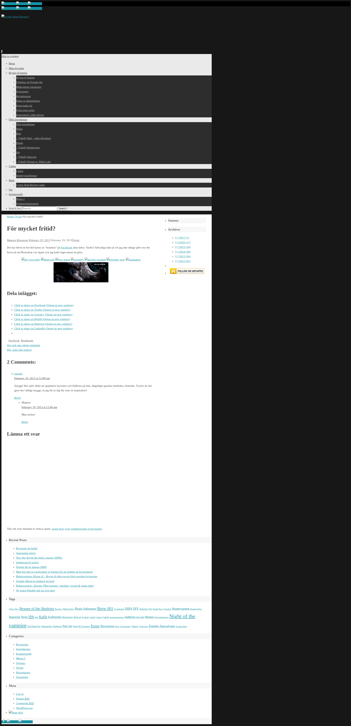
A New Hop (14, 609)
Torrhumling (125, 626)
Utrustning (22, 677)
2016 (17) (182, 242)
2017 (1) (182, 237)
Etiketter (143, 609)
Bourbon (58, 609)
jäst (36, 617)
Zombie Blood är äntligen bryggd (35, 581)
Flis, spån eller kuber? (19, 349)
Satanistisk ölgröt (26, 553)
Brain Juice (68, 609)
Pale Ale (67, 626)
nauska (18, 373)
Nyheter (20, 663)
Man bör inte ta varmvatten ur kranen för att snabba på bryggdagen (54, 571)
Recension (107, 626)
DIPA (128, 608)
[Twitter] (22, 3)
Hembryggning (181, 608)
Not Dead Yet (33, 626)
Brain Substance (86, 608)
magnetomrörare (117, 617)
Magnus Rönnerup (17, 240)
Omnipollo (46, 626)
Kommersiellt (23, 653)
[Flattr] (16, 712)
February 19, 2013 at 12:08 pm (32, 378)
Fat (150, 609)
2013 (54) (182, 256)
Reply (17, 397)
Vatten (135, 626)
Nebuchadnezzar (161, 617)
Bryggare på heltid (26, 548)
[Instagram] (35, 3)
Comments (25, 703)
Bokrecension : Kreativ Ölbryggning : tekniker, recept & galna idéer (55, 585)
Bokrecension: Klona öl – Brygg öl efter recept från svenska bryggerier (56, 576)
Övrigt (18, 216)
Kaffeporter (54, 617)
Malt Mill (140, 617)
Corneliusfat (119, 609)
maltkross (129, 617)
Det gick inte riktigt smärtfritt (23, 345)
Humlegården (196, 609)
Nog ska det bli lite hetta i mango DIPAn (39, 557)
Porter (95, 626)
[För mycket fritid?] (31, 259)
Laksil (106, 617)
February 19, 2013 (39, 240)
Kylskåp (85, 617)
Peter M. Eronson (81, 626)
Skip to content (10, 56)
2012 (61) (182, 261)
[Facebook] (8, 3)
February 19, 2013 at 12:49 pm (39, 407)
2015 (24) (182, 247)
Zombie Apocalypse (162, 626)
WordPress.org (24, 708)
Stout (117, 626)
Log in (20, 693)
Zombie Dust (181, 626)
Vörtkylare (143, 626)
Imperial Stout (18, 617)
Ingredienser (23, 649)
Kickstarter (67, 617)
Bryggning (22, 644)
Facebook (67, 247)
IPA (31, 617)
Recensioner (23, 672)
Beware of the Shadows (36, 608)
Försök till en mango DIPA (31, 567)
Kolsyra (77, 617)
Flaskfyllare (158, 609)
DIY (136, 608)
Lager (92, 617)
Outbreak (57, 626)
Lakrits (99, 617)
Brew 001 (105, 608)
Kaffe (43, 617)
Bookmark (27, 340)
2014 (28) (182, 251)
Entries (22, 698)
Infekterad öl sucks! (27, 562)
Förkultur (167, 609)
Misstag (149, 617)
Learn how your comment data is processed (76, 528)
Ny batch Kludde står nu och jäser (35, 590)
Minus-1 (21, 658)
